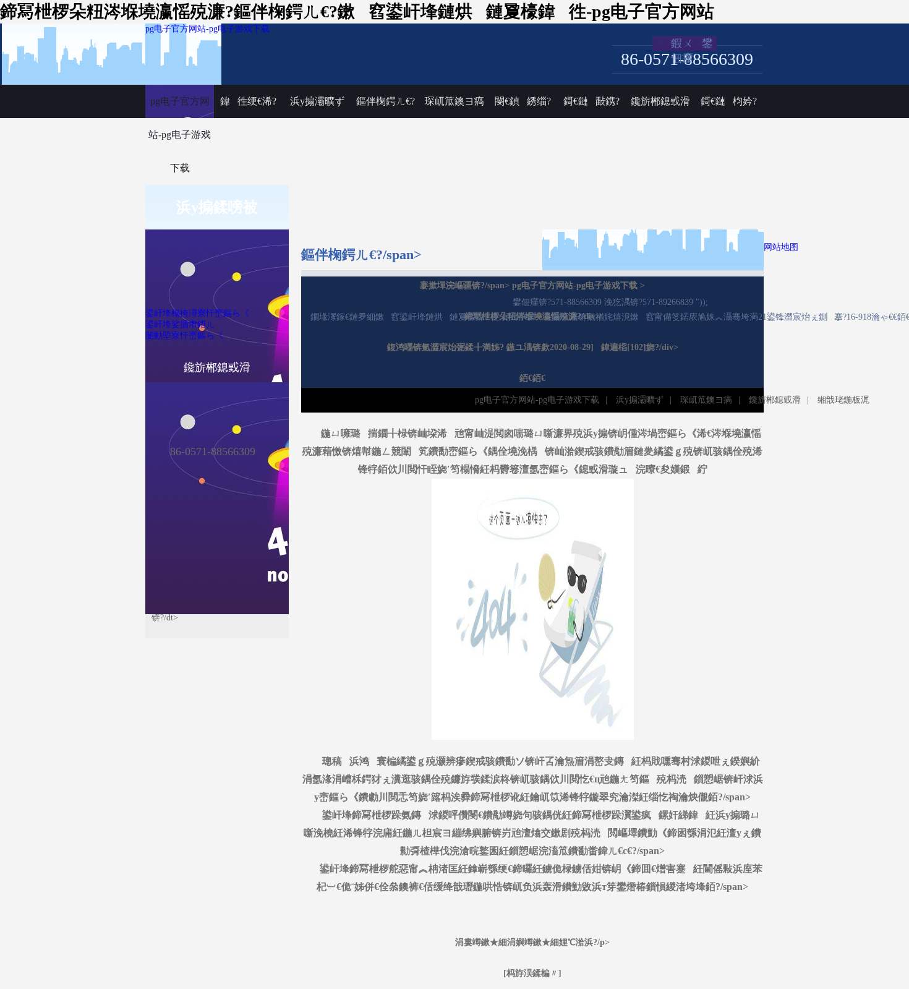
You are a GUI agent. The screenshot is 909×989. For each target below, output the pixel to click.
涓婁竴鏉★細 (481, 942)
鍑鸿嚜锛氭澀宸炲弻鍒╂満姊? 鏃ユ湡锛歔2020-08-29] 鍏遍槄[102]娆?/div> (532, 617)
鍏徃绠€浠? (248, 101)
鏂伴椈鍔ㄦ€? (385, 101)
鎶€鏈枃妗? (729, 101)
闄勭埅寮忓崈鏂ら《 (184, 335)
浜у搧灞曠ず (317, 101)
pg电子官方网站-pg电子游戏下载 (207, 28)
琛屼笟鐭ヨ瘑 (454, 101)
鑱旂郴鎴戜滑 (660, 101)
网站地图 (781, 247)
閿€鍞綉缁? (523, 101)
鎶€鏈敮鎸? (591, 101)
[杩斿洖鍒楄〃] (532, 973)
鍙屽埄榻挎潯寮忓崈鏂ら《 (197, 313)
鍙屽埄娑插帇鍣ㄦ (183, 324)
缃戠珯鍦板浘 (843, 400)
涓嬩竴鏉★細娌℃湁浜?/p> (558, 942)
